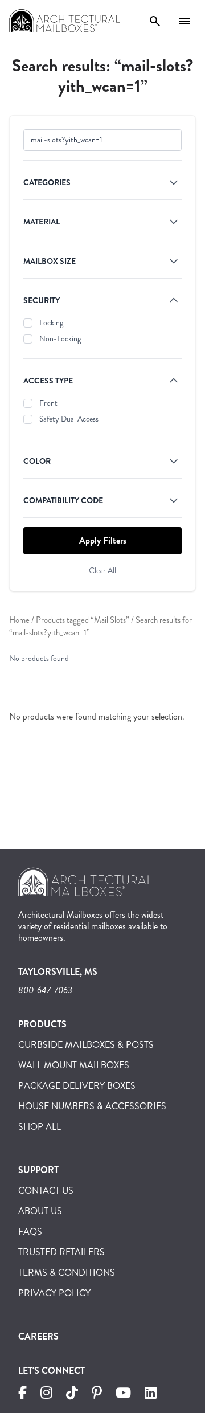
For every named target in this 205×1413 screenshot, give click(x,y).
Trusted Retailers (61, 1252)
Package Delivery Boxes (77, 1085)
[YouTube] (123, 1394)
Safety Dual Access (69, 419)
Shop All (39, 1126)
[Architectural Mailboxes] (85, 886)
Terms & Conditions (66, 1272)
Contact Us (45, 1190)
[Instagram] (46, 1394)
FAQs (30, 1231)
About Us (40, 1211)
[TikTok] (72, 1394)
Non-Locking (60, 338)
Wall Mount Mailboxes (73, 1065)
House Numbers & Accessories (92, 1106)
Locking (51, 322)
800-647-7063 (45, 990)
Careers (38, 1336)
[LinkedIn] (151, 1394)
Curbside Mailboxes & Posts (86, 1044)
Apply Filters (102, 540)
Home (19, 620)
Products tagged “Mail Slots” (82, 620)
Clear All (102, 570)
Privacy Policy (54, 1293)
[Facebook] (22, 1394)
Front (48, 403)
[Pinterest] (97, 1394)
